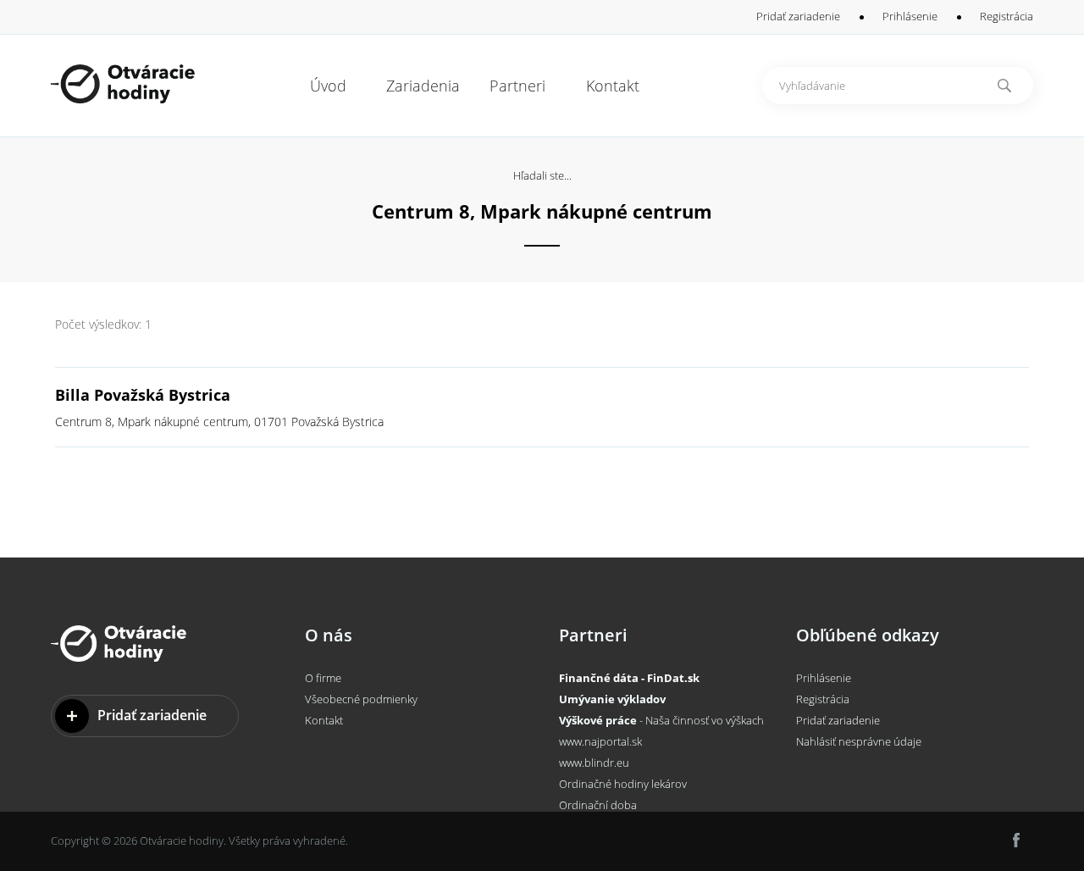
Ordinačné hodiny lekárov (623, 783)
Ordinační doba (598, 805)
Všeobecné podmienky (361, 699)
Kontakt (324, 720)
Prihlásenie (909, 16)
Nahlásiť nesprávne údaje (858, 741)
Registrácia (1006, 16)
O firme (323, 677)
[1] (1004, 85)
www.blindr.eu (594, 762)
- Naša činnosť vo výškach (661, 720)
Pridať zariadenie (798, 16)
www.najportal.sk (600, 741)
